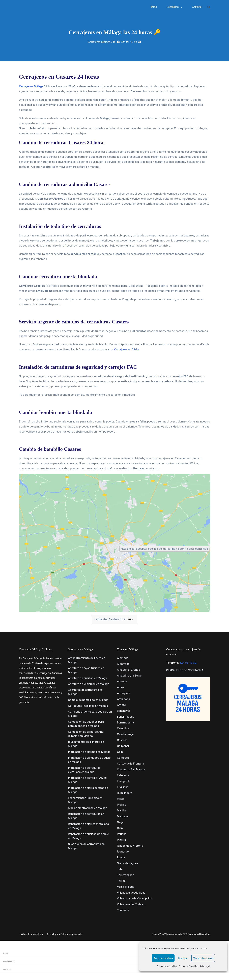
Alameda (122, 658)
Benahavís (123, 710)
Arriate (121, 705)
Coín (120, 751)
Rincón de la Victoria (130, 845)
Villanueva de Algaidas (131, 892)
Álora (120, 687)
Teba (120, 869)
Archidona (123, 699)
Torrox (121, 881)
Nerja (120, 822)
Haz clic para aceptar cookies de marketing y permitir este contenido (164, 548)
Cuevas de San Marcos (131, 769)
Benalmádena (125, 716)
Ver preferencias (203, 958)
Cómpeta (123, 757)
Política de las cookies (167, 966)
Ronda (121, 857)
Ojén (120, 828)
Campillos (123, 728)
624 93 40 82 (187, 662)
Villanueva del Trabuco (131, 904)
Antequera (123, 693)
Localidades (173, 6)
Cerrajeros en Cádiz (126, 349)
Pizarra (121, 839)
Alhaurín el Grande (128, 669)
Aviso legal (205, 966)
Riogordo (123, 851)
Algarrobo (123, 663)
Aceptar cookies (163, 958)
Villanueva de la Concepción (134, 898)
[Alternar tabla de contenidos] (130, 619)
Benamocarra (125, 722)
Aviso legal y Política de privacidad (65, 934)
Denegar (183, 958)
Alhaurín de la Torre (129, 675)
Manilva (122, 810)
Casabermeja (125, 734)
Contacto (197, 6)
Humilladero (124, 793)
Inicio (154, 6)
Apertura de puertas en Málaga (87, 678)
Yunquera (123, 910)
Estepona (123, 775)
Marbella (122, 816)
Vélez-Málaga (125, 886)
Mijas (120, 798)
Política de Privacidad (188, 966)
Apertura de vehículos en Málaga (88, 684)
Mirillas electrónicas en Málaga (87, 808)
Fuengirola (123, 781)
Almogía (122, 681)
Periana (121, 834)
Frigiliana (122, 787)
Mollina (121, 804)
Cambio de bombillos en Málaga (88, 700)
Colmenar (123, 746)
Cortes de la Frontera (130, 763)
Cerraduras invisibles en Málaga (88, 705)
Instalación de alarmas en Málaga (89, 751)
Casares (122, 740)
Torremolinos (125, 875)
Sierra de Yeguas (127, 863)
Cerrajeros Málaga (31, 86)
